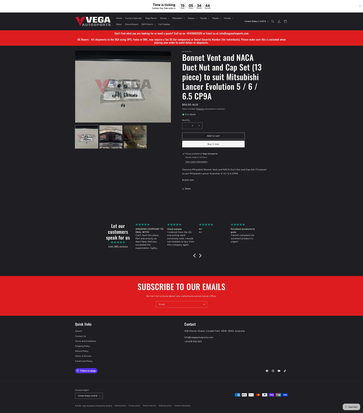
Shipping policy (165, 406)
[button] (165, 18)
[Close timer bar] (360, 6)
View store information (196, 162)
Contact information (183, 406)
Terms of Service (83, 356)
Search (78, 331)
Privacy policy (134, 406)
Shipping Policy (82, 346)
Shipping (200, 109)
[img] (118, 242)
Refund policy (120, 406)
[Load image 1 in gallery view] (86, 136)
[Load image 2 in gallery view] (110, 136)
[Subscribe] (204, 304)
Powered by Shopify (104, 406)
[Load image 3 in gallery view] (135, 136)
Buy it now (213, 144)
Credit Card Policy (84, 361)
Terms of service (149, 406)
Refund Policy (82, 351)
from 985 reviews (118, 246)
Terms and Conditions (85, 341)
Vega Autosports (89, 406)
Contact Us (80, 336)
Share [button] (188, 189)
